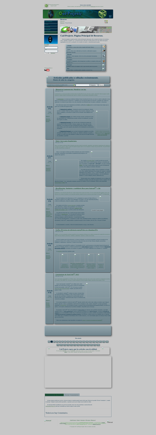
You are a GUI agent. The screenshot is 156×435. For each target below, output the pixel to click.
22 (61, 345)
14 (86, 341)
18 (100, 341)
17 (96, 341)
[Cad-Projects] (73, 420)
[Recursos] (93, 420)
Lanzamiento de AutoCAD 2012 (67, 274)
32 (94, 345)
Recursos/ (47, 302)
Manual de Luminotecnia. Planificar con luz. (71, 89)
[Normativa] (103, 61)
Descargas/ (48, 118)
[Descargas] (103, 65)
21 (57, 345)
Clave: (46, 49)
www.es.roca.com (71, 205)
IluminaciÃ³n (48, 170)
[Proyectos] (88, 420)
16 (93, 341)
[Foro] (103, 69)
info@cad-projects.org (50, 406)
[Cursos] (103, 50)
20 (106, 341)
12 (80, 341)
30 (87, 345)
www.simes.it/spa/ (90, 160)
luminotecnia (60, 99)
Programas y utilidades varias (49, 215)
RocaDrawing (65, 214)
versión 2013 (63, 305)
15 (90, 341)
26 (74, 345)
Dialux (80, 165)
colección (60, 251)
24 (67, 345)
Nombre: (46, 46)
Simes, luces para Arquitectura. (66, 141)
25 (71, 345)
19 (103, 341)
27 (77, 345)
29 (84, 345)
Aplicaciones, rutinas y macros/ (49, 213)
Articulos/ (48, 304)
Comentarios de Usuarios (54, 395)
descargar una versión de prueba (62, 288)
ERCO (88, 105)
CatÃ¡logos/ (48, 169)
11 (76, 341)
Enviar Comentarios (72, 395)
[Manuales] (103, 56)
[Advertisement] (78, 331)
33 (97, 345)
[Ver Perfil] (46, 5)
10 (73, 341)
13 (83, 341)
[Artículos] (103, 46)
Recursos (62, 22)
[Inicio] (78, 420)
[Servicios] (82, 420)
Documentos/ (48, 120)
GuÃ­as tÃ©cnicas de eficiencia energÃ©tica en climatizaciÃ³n (77, 230)
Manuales (47, 121)
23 (64, 345)
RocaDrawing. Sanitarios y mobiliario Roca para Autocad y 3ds (78, 188)
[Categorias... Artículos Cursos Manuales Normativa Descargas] (93, 85)
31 (91, 345)
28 (81, 345)
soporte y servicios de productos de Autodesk (92, 320)
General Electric (58, 182)
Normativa (48, 258)
